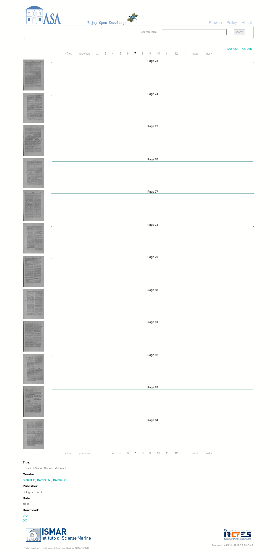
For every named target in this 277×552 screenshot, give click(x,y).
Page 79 (152, 257)
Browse (215, 22)
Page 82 (152, 355)
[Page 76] (33, 173)
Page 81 (152, 322)
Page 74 (152, 94)
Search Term (149, 32)
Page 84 (152, 420)
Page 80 (152, 290)
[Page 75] (33, 140)
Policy (232, 22)
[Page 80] (33, 303)
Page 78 (152, 225)
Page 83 (152, 387)
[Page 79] (33, 271)
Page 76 (152, 159)
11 (167, 53)
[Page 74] (33, 107)
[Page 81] (33, 336)
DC (25, 520)
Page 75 (152, 126)
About (247, 22)
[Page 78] (33, 238)
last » (209, 53)
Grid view (232, 48)
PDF (26, 516)
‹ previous (84, 53)
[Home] (83, 15)
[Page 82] (33, 368)
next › (196, 53)
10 (158, 53)
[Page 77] (33, 205)
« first (68, 53)
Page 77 (152, 191)
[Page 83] (33, 401)
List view (247, 48)
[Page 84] (33, 433)
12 (176, 53)
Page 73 (152, 61)
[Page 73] (33, 75)
